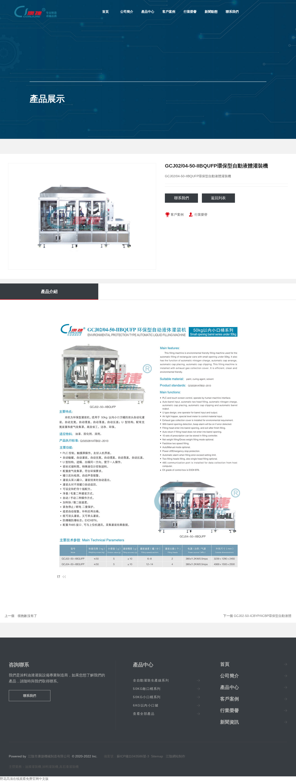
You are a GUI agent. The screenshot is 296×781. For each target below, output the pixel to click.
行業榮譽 (190, 11)
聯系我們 (232, 11)
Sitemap (157, 756)
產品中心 (147, 11)
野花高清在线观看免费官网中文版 (24, 779)
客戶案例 (168, 11)
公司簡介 (126, 11)
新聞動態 (211, 11)
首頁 (105, 11)
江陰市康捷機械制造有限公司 (49, 756)
